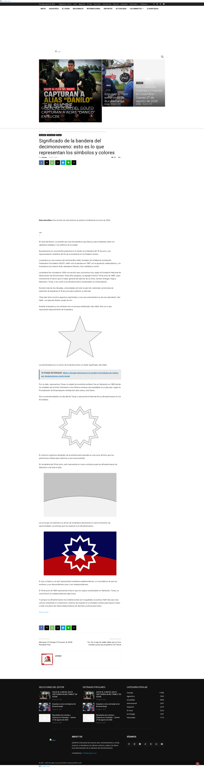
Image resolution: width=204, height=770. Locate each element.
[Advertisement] (99, 29)
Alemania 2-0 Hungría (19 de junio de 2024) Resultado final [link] (55, 643)
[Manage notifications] (198, 764)
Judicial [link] (45, 103)
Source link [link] (43, 612)
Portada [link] (139, 83)
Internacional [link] (51, 135)
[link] (5, 1)
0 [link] (120, 157)
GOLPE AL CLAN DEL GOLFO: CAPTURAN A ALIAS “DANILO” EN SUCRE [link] (64, 694)
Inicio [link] (40, 132)
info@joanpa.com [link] (90, 753)
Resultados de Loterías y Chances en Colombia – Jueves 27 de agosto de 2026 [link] (64, 717)
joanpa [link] (44, 157)
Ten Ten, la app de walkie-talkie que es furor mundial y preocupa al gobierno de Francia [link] (104, 643)
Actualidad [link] (48, 132)
